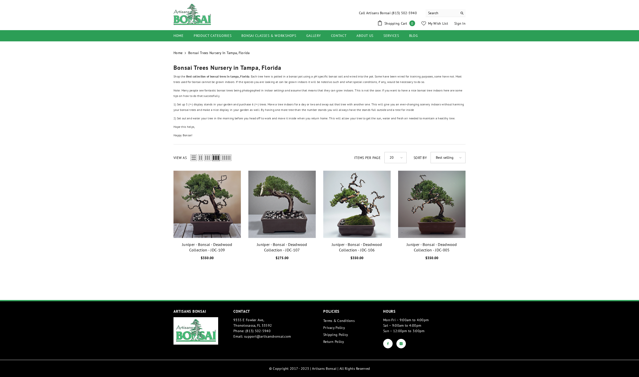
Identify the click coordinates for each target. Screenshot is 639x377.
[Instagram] (401, 343)
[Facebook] (388, 343)
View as (180, 157)
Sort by (420, 157)
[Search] (446, 13)
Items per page (367, 157)
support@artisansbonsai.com (267, 336)
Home (177, 53)
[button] (193, 157)
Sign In (460, 23)
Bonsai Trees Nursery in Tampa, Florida (219, 53)
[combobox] (442, 13)
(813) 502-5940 (404, 13)
